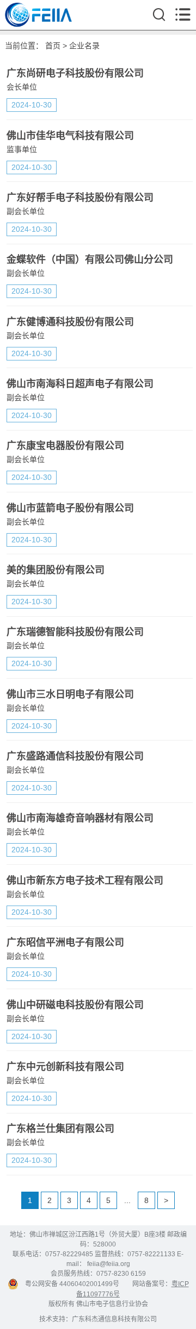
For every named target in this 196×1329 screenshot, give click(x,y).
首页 (52, 45)
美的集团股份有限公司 (56, 570)
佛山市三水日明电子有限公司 (70, 694)
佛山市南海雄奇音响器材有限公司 (80, 818)
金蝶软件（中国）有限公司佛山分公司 (90, 259)
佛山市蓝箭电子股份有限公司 (70, 508)
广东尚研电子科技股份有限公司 (75, 73)
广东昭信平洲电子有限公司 (65, 942)
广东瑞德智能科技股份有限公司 (75, 631)
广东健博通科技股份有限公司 (70, 322)
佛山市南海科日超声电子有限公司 (80, 383)
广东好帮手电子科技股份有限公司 (80, 197)
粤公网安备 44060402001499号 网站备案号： (95, 1284)
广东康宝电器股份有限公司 (65, 445)
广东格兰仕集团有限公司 (60, 1128)
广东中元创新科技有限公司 (65, 1066)
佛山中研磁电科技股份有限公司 (75, 1004)
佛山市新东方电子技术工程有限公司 (85, 880)
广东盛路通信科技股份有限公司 (75, 756)
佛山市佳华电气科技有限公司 (70, 135)
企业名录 (84, 45)
